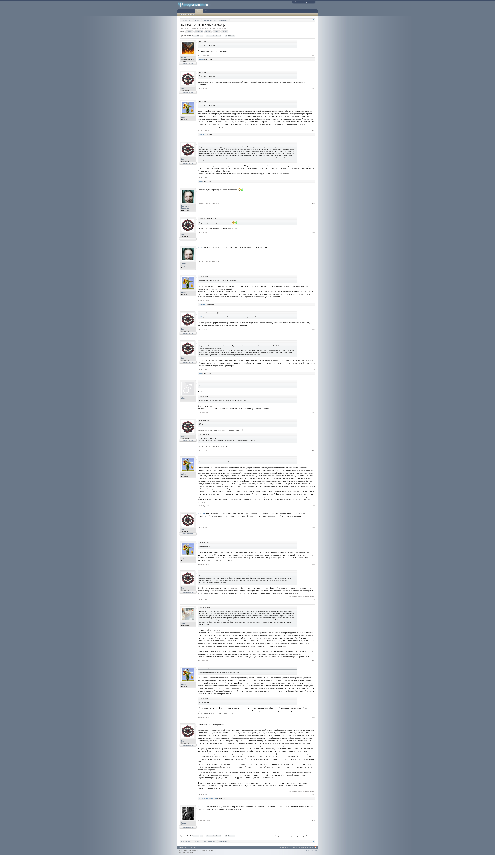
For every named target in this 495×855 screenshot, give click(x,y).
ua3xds (183, 117)
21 (216, 36)
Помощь (294, 847)
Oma (200, 134)
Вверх (311, 847)
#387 (313, 261)
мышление (199, 31)
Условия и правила (311, 850)
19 (210, 36)
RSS (315, 847)
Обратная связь (284, 847)
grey (200, 798)
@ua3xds (201, 513)
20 (213, 36)
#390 (313, 369)
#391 (313, 412)
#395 (313, 564)
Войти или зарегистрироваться (304, 2)
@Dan (200, 247)
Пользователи (210, 11)
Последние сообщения (187, 14)
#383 (313, 130)
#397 (313, 660)
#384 (313, 177)
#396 (313, 599)
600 (226, 36)
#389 (313, 329)
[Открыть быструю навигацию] (313, 20)
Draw (200, 181)
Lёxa (204, 134)
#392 (313, 450)
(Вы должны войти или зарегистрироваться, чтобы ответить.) (295, 836)
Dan (217, 28)
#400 (313, 820)
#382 (313, 88)
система (216, 31)
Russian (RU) (192, 847)
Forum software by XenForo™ (196, 850)
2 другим (214, 798)
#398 (313, 717)
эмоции (224, 31)
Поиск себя (194, 28)
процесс (208, 31)
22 (220, 36)
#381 (313, 55)
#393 (313, 506)
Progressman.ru (188, 11)
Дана (203, 798)
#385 (313, 203)
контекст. (189, 31)
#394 (313, 527)
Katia (183, 623)
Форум (199, 11)
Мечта (183, 57)
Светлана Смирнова (185, 207)
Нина (208, 798)
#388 (313, 300)
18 (207, 36)
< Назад (196, 36)
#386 (313, 232)
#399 (313, 794)
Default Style (182, 847)
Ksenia (183, 823)
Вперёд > (231, 36)
